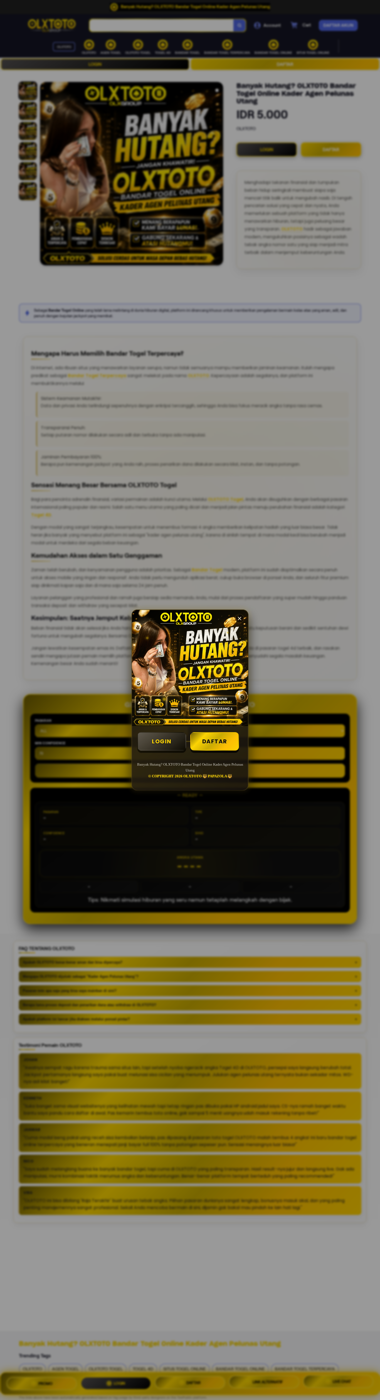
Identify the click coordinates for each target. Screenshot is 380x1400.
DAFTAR (214, 741)
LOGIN (162, 741)
